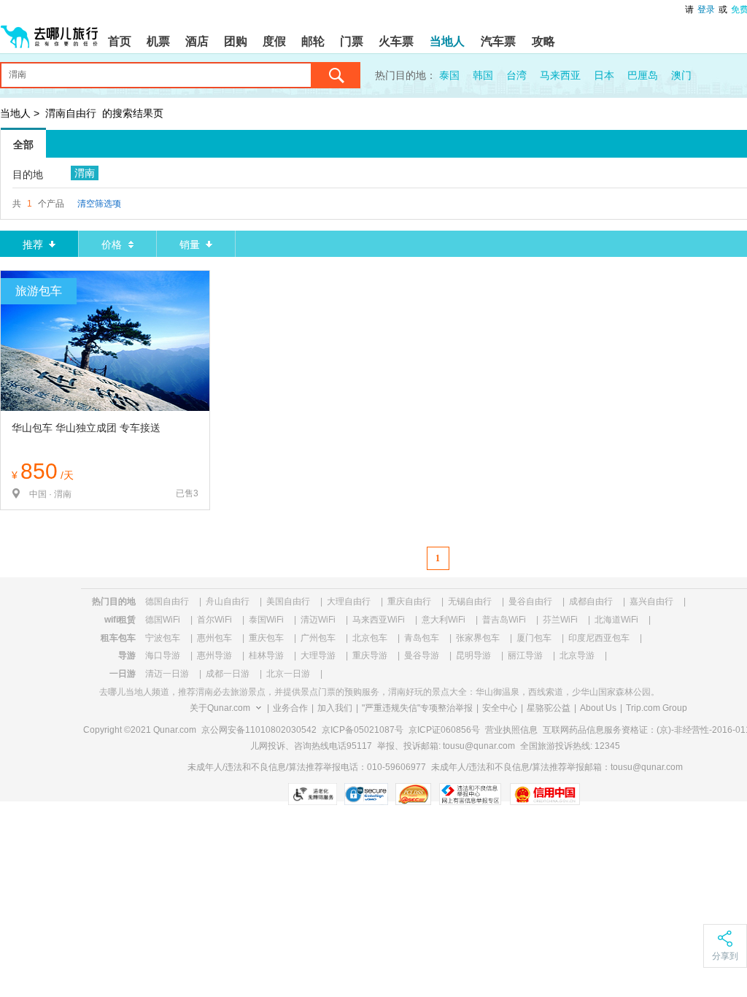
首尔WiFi (214, 620)
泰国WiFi (266, 620)
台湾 (516, 75)
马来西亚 (560, 75)
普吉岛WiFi (504, 620)
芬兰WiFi (560, 620)
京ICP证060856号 (444, 730)
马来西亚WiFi (378, 620)
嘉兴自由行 (651, 601)
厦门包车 (533, 638)
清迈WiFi (318, 620)
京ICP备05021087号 (362, 730)
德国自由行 (167, 601)
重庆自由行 (409, 601)
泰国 (449, 75)
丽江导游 (525, 655)
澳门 (681, 75)
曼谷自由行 (530, 601)
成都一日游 (227, 674)
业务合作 (290, 708)
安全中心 (499, 708)
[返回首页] (49, 30)
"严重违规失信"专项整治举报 (417, 708)
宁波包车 (162, 638)
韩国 (483, 75)
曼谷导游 (421, 655)
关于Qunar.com (220, 708)
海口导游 (162, 655)
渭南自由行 (70, 113)
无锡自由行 (470, 601)
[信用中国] (544, 794)
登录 (706, 9)
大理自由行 (349, 601)
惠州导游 (214, 655)
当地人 (15, 113)
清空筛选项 (99, 204)
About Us (598, 708)
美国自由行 (288, 601)
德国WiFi (162, 620)
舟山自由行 (227, 601)
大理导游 (318, 655)
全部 (23, 144)
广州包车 (318, 638)
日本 (604, 75)
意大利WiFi (443, 620)
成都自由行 (591, 601)
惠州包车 (214, 638)
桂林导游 (266, 655)
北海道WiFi (616, 620)
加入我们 (334, 708)
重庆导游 (369, 655)
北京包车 (369, 638)
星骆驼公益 (548, 708)
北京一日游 (288, 674)
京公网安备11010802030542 (259, 730)
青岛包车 (421, 638)
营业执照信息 (511, 730)
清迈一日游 (167, 674)
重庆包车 (266, 638)
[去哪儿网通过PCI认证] (413, 794)
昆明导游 (473, 655)
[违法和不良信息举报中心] (470, 794)
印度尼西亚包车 (599, 638)
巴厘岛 (642, 75)
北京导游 (577, 655)
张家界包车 (478, 638)
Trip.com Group (656, 708)
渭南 (84, 173)
